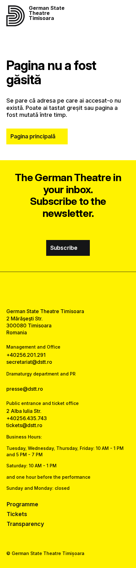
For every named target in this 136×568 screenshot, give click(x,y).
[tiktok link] (84, 290)
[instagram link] (68, 290)
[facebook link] (52, 290)
